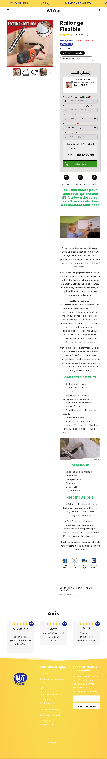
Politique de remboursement (48, 722)
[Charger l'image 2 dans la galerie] (25, 72)
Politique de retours (50, 709)
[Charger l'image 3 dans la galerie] (34, 72)
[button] (8, 11)
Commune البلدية (71, 123)
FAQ (42, 688)
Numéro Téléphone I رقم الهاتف (78, 105)
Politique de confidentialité (47, 701)
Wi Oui (57, 743)
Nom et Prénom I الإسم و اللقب (77, 96)
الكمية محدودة (65, 48)
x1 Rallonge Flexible (72, 53)
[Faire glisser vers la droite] (51, 72)
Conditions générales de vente (52, 681)
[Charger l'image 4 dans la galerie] (43, 72)
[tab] (78, 597)
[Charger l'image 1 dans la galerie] (16, 72)
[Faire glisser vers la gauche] (9, 72)
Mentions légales (48, 694)
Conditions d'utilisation (51, 715)
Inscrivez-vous (86, 706)
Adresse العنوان (70, 133)
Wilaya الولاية (69, 114)
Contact (44, 673)
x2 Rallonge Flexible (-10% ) (77, 58)
